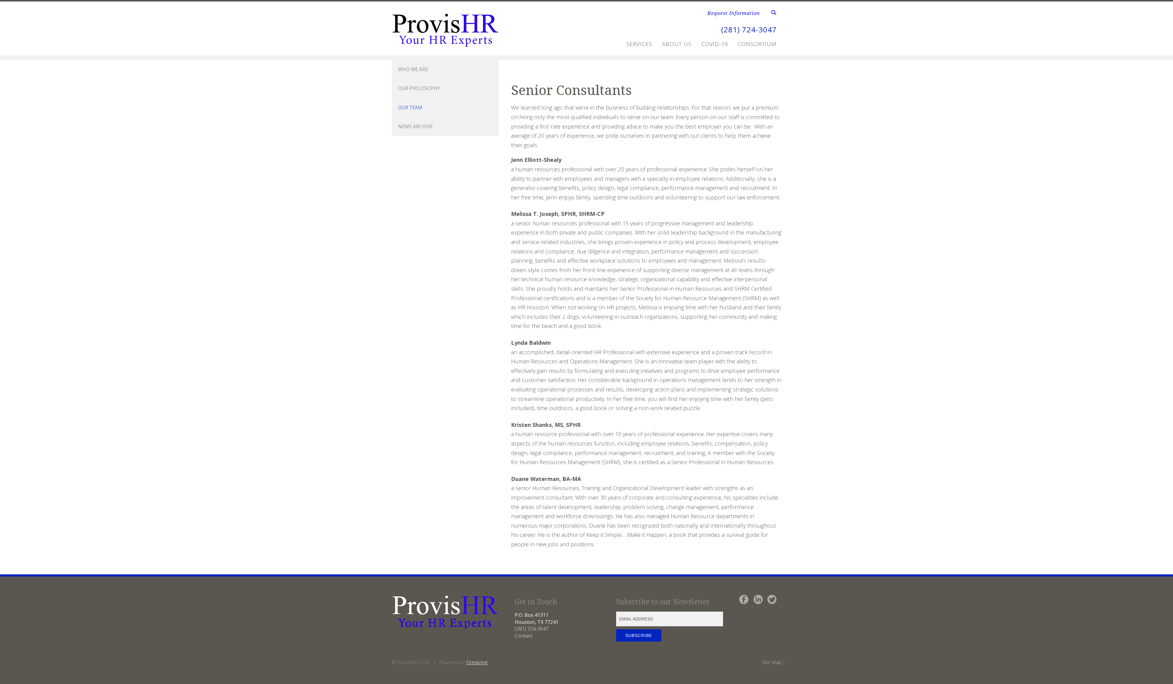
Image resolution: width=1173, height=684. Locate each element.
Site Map (771, 662)
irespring (478, 662)
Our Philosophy (419, 88)
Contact (523, 635)
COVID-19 (714, 44)
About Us (677, 44)
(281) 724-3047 (749, 29)
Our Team (410, 107)
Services (639, 44)
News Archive (415, 126)
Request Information (733, 13)
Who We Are (413, 69)
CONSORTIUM (757, 44)
